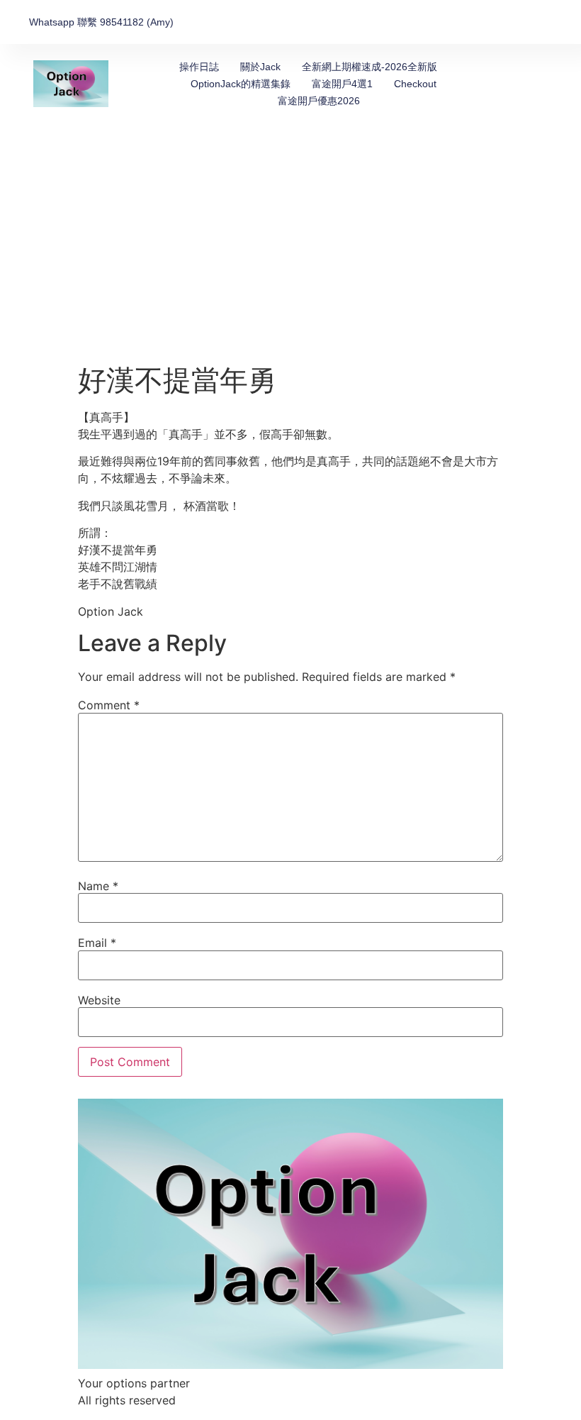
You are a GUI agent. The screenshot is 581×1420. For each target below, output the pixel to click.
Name (98, 886)
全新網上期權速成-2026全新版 (369, 66)
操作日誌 (199, 66)
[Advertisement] (290, 256)
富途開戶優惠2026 (319, 100)
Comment (109, 705)
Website (99, 1000)
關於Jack (260, 66)
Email (97, 942)
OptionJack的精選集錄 (240, 83)
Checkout (415, 83)
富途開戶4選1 (342, 83)
